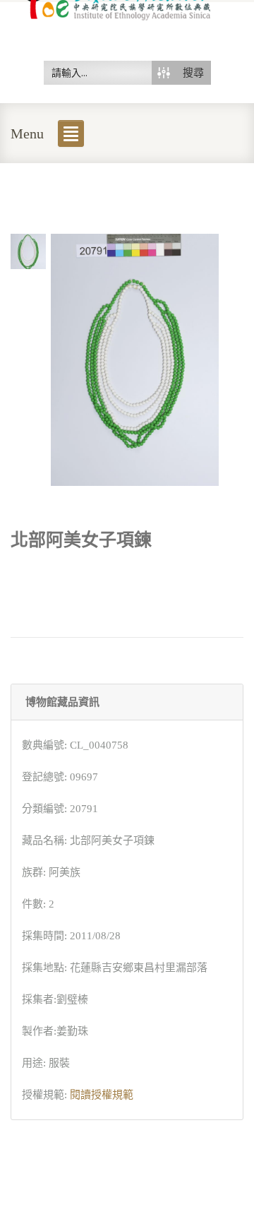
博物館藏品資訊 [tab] (62, 702)
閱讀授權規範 (101, 1094)
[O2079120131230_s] (28, 250)
